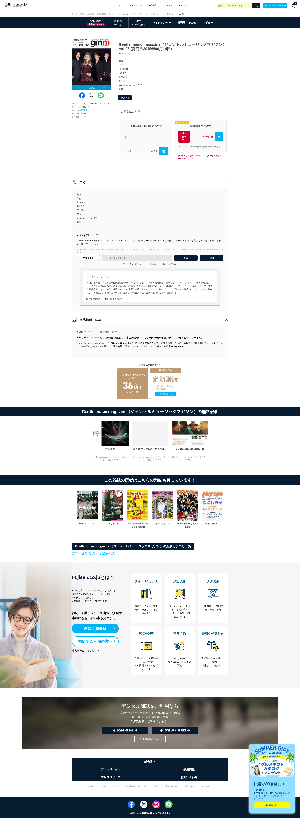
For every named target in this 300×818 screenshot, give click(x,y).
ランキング (167, 5)
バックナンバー (169, 14)
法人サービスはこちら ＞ (86, 650)
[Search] (256, 5)
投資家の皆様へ (188, 786)
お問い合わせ (189, 777)
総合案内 (150, 761)
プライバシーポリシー (110, 786)
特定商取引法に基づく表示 (136, 786)
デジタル (129, 151)
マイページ (118, 5)
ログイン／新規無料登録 (275, 5)
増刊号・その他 (187, 22)
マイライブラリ (136, 5)
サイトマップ (205, 786)
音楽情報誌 (101, 14)
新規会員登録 (95, 628)
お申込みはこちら (165, 394)
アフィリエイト (111, 769)
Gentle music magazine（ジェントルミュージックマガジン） (134, 14)
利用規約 (93, 786)
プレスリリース (111, 777)
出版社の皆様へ (170, 786)
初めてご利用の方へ (95, 641)
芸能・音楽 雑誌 (87, 14)
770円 (154, 151)
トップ (75, 14)
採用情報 (189, 769)
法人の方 (182, 5)
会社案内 (155, 786)
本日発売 (153, 5)
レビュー (207, 22)
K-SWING (83, 110)
